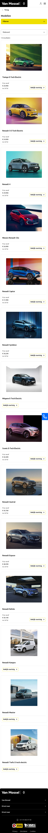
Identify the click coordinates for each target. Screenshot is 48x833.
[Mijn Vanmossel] (41, 3)
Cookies (33, 831)
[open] (44, 3)
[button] (41, 3)
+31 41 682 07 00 (25, 820)
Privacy (15, 831)
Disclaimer (23, 831)
